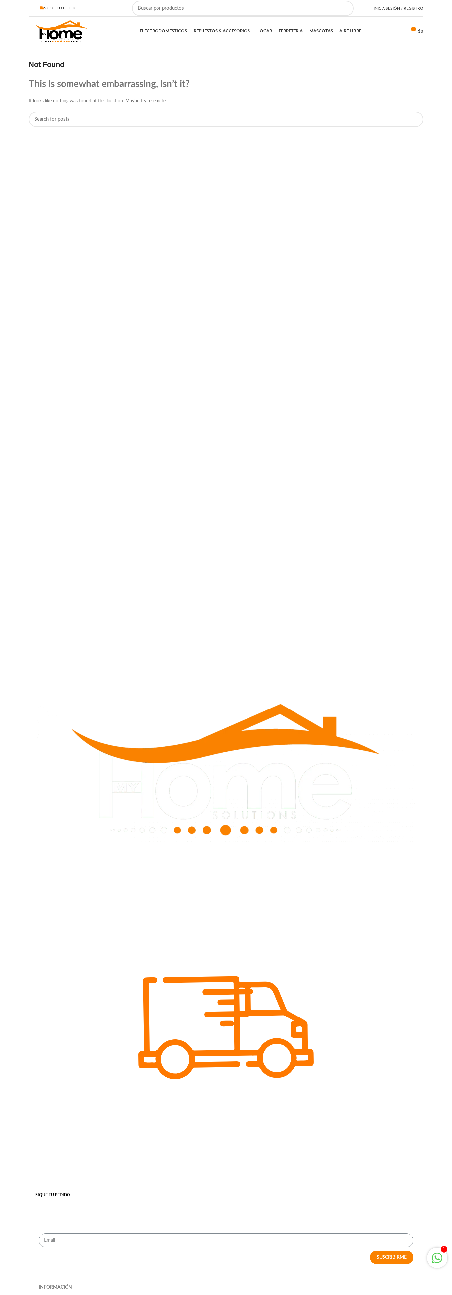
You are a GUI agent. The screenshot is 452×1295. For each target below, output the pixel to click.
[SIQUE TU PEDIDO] (226, 1182)
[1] (437, 1262)
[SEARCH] (345, 8)
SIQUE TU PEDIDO (52, 1195)
